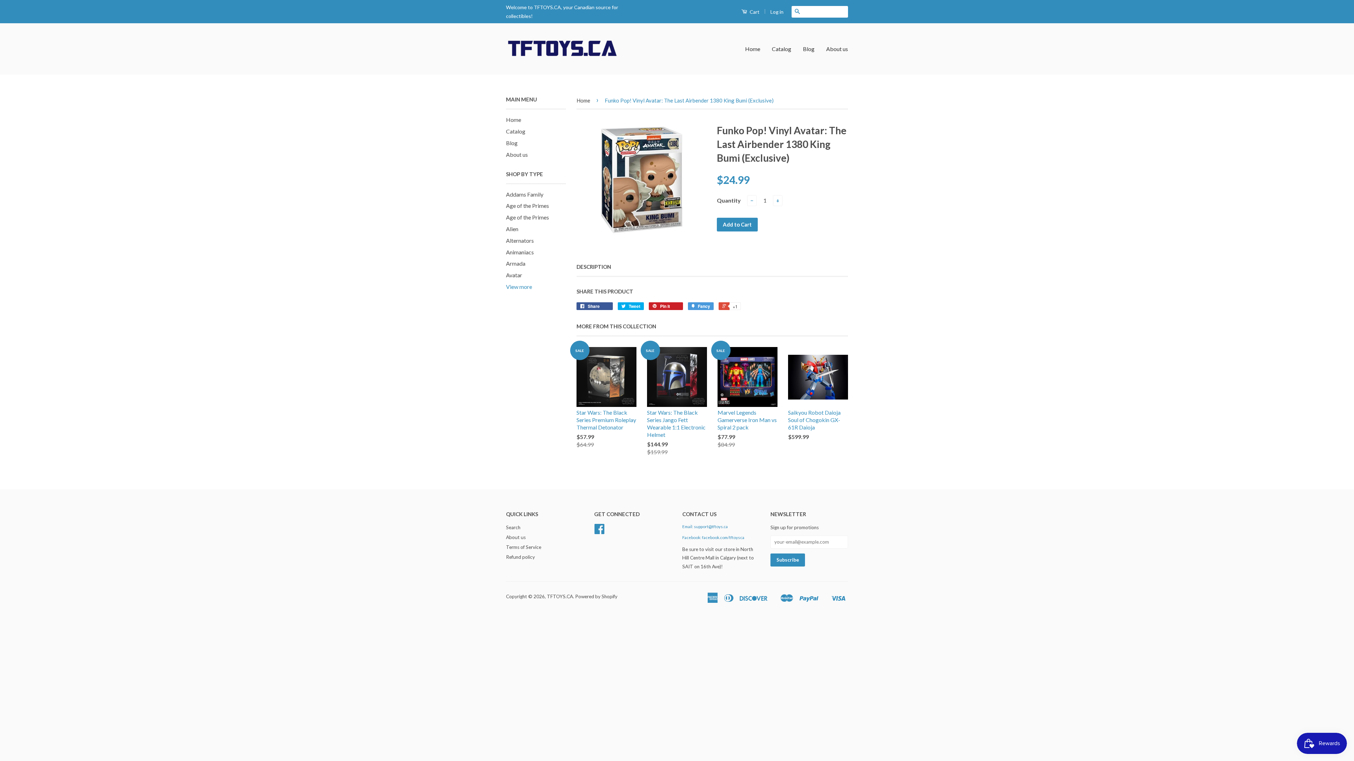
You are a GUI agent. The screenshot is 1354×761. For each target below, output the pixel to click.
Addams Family (524, 194)
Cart (754, 12)
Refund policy (520, 557)
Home (752, 48)
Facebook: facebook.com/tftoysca (713, 537)
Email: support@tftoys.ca (705, 526)
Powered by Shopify (596, 596)
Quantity (729, 200)
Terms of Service (523, 547)
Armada (515, 263)
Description (594, 267)
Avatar (514, 275)
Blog (809, 48)
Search (513, 527)
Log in (776, 12)
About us (837, 48)
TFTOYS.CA (560, 596)
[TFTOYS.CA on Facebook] (599, 531)
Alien (512, 228)
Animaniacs (520, 252)
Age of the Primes (527, 205)
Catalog (781, 48)
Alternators (520, 240)
